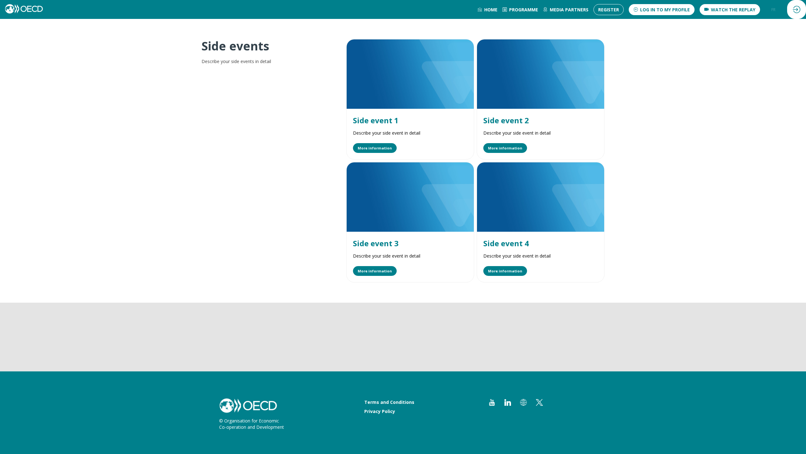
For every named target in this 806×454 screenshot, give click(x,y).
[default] (487, 9)
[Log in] (796, 9)
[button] (608, 9)
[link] (520, 9)
